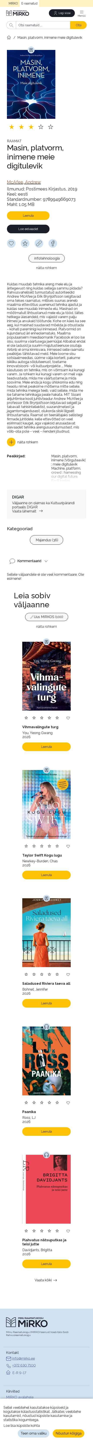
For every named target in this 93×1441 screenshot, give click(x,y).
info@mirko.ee (23, 1358)
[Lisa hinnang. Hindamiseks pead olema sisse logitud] (31, 127)
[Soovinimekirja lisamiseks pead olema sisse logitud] (11, 243)
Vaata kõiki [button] (43, 1280)
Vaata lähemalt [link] (24, 511)
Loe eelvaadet (28, 229)
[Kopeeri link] (39, 243)
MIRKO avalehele (20, 1397)
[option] (47, 258)
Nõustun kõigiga (69, 1433)
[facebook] (52, 243)
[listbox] (46, 259)
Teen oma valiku (33, 1433)
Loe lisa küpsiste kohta (21, 1426)
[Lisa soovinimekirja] (68, 718)
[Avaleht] (18, 13)
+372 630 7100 (24, 1365)
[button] (22, 442)
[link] (24, 182)
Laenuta (28, 215)
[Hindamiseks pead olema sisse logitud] (25, 243)
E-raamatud (29, 3)
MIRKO (13, 3)
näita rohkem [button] (46, 268)
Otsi (79, 25)
